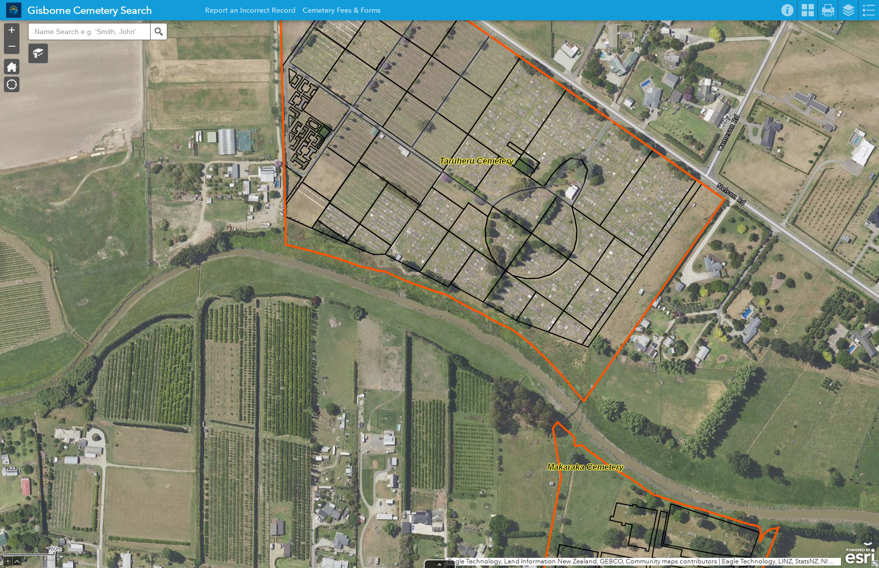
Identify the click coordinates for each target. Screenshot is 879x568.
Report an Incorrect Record (250, 12)
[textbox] (89, 31)
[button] (38, 53)
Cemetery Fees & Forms (341, 12)
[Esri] (859, 556)
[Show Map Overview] (875, 564)
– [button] (12, 45)
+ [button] (11, 30)
